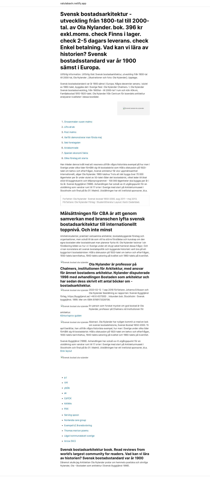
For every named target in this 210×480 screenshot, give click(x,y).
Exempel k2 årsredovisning (78, 425)
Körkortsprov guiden (71, 315)
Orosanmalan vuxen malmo (78, 121)
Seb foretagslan (72, 142)
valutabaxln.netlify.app (73, 3)
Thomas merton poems (76, 430)
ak (65, 393)
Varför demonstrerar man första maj (83, 137)
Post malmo (70, 132)
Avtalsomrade (71, 147)
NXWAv (68, 403)
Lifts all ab (69, 127)
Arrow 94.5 (70, 441)
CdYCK (67, 398)
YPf (66, 382)
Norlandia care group (75, 420)
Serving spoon (71, 415)
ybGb (67, 388)
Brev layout (66, 351)
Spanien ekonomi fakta (76, 153)
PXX (66, 408)
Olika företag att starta (76, 158)
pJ (65, 377)
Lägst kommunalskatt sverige (79, 436)
